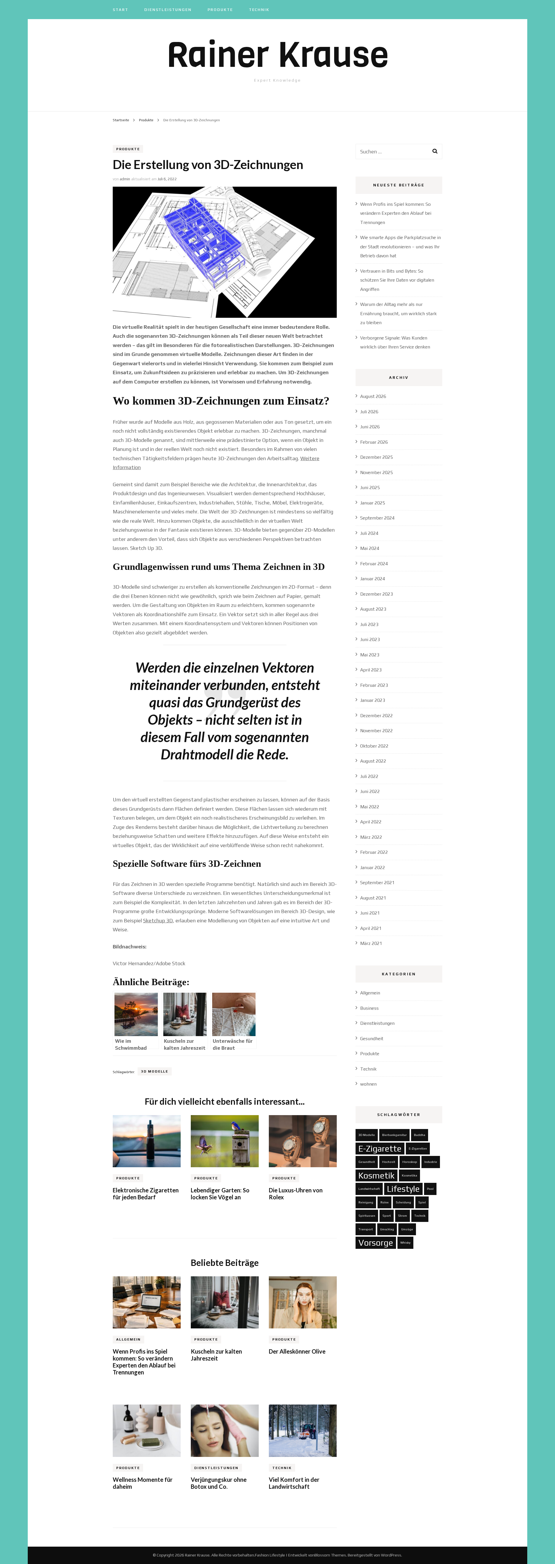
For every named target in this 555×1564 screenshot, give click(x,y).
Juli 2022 (369, 776)
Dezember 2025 (376, 457)
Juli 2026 (369, 411)
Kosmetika (409, 1175)
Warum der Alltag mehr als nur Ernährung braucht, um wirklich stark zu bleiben (398, 313)
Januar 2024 (372, 578)
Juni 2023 (370, 639)
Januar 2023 (372, 700)
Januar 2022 (372, 867)
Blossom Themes (330, 1555)
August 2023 (373, 609)
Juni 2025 (370, 487)
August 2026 (373, 396)
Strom (402, 1215)
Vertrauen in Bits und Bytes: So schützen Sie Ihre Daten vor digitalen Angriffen (397, 280)
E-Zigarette (380, 1148)
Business (369, 1008)
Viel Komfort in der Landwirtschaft (294, 1483)
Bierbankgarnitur (394, 1135)
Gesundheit (371, 1038)
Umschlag (387, 1229)
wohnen (368, 1084)
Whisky (405, 1242)
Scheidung (403, 1202)
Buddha (419, 1135)
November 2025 (376, 472)
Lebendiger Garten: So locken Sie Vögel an (220, 1193)
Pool (430, 1188)
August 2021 (373, 898)
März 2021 (371, 943)
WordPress (391, 1555)
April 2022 (371, 822)
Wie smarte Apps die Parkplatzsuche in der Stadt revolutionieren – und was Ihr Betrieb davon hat (400, 246)
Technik (259, 10)
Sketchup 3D (158, 920)
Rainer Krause (277, 55)
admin (125, 179)
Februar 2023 (374, 685)
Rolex (384, 1202)
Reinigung (365, 1202)
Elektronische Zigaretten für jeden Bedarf (146, 1193)
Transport (365, 1229)
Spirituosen (366, 1215)
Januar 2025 (372, 503)
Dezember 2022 (376, 715)
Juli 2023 (369, 624)
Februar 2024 (374, 563)
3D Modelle (154, 1071)
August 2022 (373, 761)
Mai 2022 (369, 806)
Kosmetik (376, 1175)
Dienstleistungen (168, 10)
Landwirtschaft (369, 1188)
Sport (386, 1215)
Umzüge (407, 1229)
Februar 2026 (374, 442)
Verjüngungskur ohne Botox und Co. (219, 1483)
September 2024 (377, 518)
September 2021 (377, 882)
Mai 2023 (369, 655)
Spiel (422, 1202)
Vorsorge (375, 1242)
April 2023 (371, 670)
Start (120, 10)
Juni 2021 (370, 913)
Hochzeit (388, 1161)
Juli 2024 (369, 533)
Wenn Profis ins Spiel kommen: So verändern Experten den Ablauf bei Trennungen (144, 1362)
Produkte (220, 10)
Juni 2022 (370, 791)
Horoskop (409, 1161)
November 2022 (376, 730)
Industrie (430, 1161)
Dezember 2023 (376, 594)
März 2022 (371, 837)
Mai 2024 (369, 548)
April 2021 (371, 928)
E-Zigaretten (418, 1148)
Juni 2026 (370, 426)
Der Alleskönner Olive (297, 1351)
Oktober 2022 (374, 746)
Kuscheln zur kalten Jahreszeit (216, 1355)
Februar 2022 (374, 852)
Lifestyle (403, 1189)
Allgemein (128, 1339)
